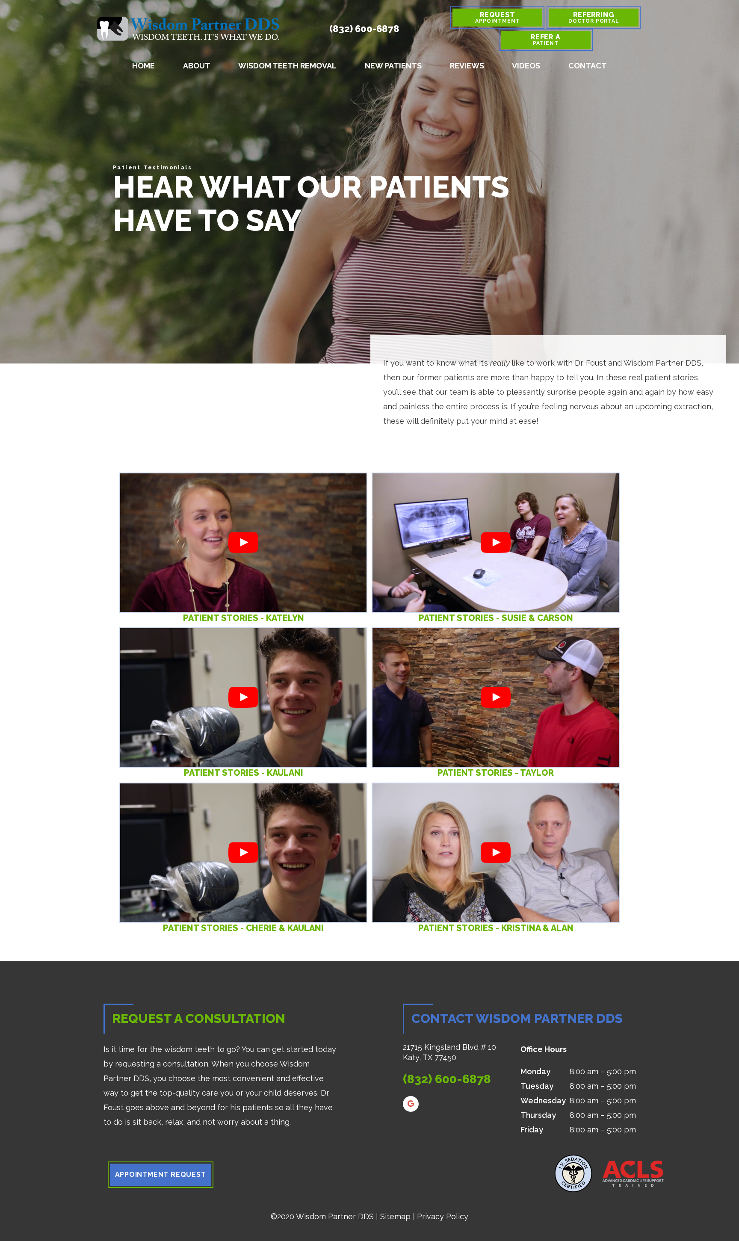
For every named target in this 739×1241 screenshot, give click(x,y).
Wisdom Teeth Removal (287, 65)
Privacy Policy (442, 1216)
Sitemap (395, 1216)
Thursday (538, 1115)
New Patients (393, 65)
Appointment (497, 17)
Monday (535, 1071)
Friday (531, 1129)
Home (143, 65)
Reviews (467, 65)
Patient (546, 39)
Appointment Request (160, 1174)
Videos (526, 65)
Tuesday (536, 1085)
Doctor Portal (593, 17)
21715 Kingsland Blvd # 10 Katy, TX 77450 (449, 1052)
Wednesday (543, 1100)
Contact (587, 65)
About (196, 65)
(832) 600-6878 (364, 28)
